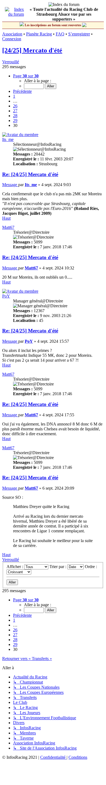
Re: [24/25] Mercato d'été (30, 174)
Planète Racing (39, 34)
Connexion (11, 39)
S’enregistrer (79, 34)
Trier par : (58, 566)
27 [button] (15, 110)
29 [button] (15, 120)
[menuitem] (53, 757)
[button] (26, 76)
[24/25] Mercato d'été (32, 50)
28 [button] (15, 115)
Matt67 (8, 227)
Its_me (8, 139)
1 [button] (14, 96)
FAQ (60, 34)
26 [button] (15, 106)
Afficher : (15, 566)
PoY (6, 296)
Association (12, 34)
